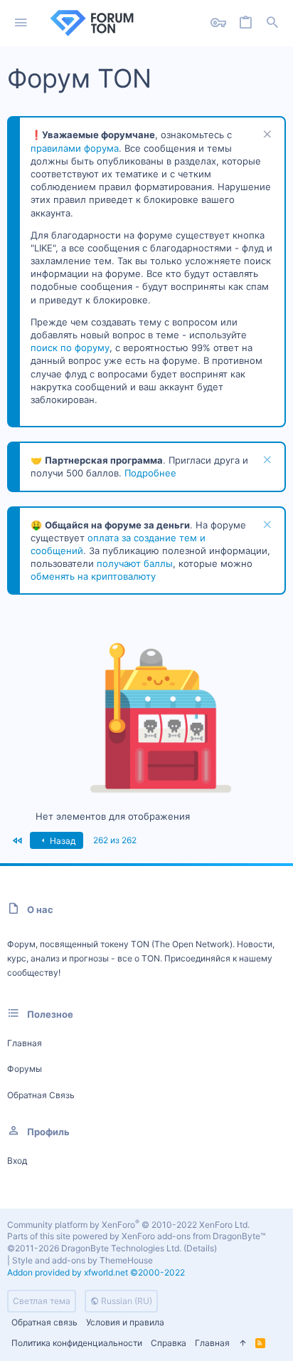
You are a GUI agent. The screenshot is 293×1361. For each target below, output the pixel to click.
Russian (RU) (125, 1300)
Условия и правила (125, 1322)
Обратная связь (41, 1095)
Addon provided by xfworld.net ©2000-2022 (96, 1272)
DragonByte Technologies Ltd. (121, 1248)
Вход (17, 1160)
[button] (21, 23)
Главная (24, 1043)
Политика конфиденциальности (76, 1342)
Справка (168, 1342)
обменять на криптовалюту (93, 576)
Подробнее (150, 473)
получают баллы (135, 563)
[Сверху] (242, 1343)
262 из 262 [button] (115, 840)
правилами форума (75, 148)
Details (200, 1248)
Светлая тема (41, 1300)
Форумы (24, 1068)
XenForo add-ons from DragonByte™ (193, 1236)
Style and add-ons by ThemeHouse (82, 1260)
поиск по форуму (70, 347)
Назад (61, 840)
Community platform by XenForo (128, 1224)
